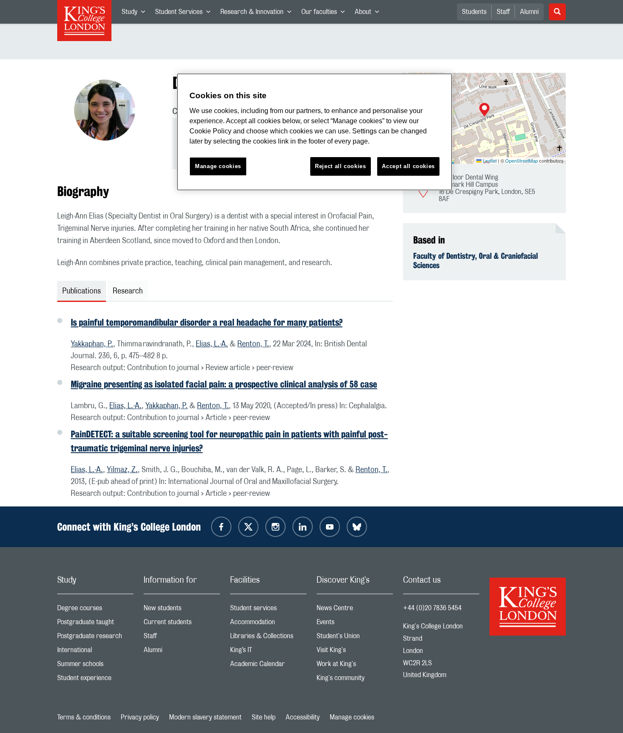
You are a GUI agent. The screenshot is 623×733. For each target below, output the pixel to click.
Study (136, 13)
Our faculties (325, 13)
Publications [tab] (81, 291)
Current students (182, 624)
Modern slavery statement (205, 717)
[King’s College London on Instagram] (275, 527)
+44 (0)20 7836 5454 (432, 608)
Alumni (529, 11)
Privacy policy (140, 717)
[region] (314, 132)
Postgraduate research (95, 638)
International (95, 652)
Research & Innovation (258, 13)
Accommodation (268, 624)
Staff (503, 11)
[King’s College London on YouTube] (330, 527)
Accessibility (303, 717)
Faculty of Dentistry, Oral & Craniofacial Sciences (475, 260)
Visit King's (355, 652)
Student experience (95, 680)
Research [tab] (128, 291)
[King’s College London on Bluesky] (357, 527)
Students (474, 11)
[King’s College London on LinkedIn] (302, 527)
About (369, 13)
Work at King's (355, 666)
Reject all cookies (340, 166)
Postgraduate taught (95, 624)
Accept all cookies (408, 166)
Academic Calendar (268, 666)
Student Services (185, 13)
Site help (263, 717)
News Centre (355, 610)
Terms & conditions (84, 717)
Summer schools (95, 666)
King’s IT (268, 652)
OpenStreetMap (521, 160)
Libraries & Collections (268, 638)
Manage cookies (352, 717)
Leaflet (489, 160)
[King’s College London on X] (248, 527)
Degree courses (95, 610)
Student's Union (355, 638)
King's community (355, 680)
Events (355, 624)
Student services (268, 610)
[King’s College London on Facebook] (221, 527)
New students (182, 610)
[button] (484, 110)
